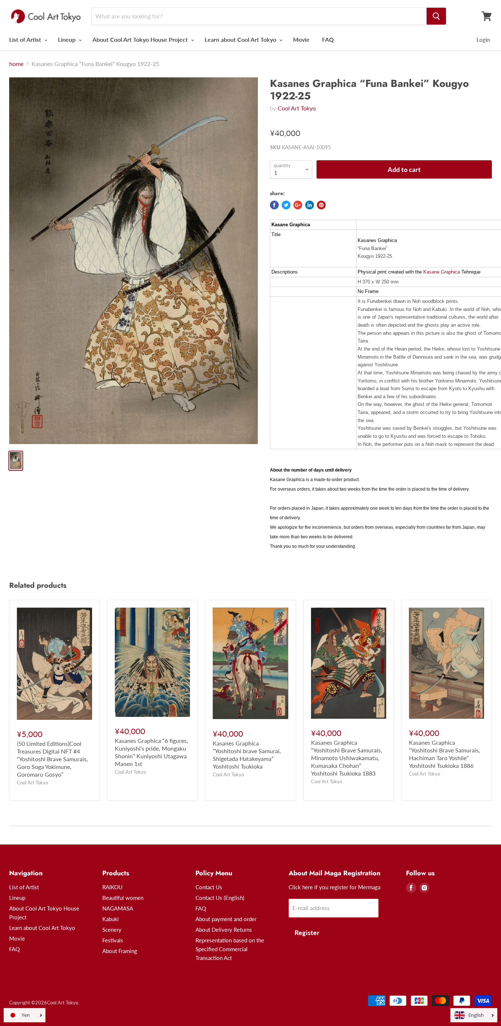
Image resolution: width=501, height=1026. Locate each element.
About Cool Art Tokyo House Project (140, 39)
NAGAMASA (117, 908)
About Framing (119, 951)
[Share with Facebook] (274, 205)
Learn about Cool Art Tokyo (241, 39)
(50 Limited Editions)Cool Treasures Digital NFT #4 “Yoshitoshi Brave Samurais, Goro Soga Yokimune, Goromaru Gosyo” (52, 759)
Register (307, 932)
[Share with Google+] (297, 205)
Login (483, 39)
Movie (301, 39)
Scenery (111, 929)
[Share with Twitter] (286, 205)
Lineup (67, 39)
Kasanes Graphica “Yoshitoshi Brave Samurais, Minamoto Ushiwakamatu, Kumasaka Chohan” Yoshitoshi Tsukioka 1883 (346, 758)
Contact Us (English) (219, 897)
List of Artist (26, 39)
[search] (436, 16)
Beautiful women (122, 897)
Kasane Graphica (441, 272)
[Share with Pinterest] (321, 205)
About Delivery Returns (223, 929)
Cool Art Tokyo (297, 108)
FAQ (328, 39)
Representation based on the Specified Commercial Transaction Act (229, 949)
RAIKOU (112, 887)
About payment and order (225, 919)
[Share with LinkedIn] (309, 205)
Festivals (112, 940)
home (16, 64)
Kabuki (110, 919)
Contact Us (208, 887)
